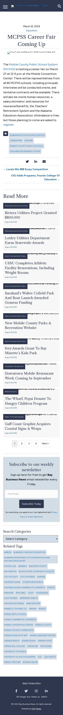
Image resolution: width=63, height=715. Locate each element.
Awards (22, 566)
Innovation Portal (14, 603)
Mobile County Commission (18, 630)
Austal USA (10, 566)
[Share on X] (27, 161)
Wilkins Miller (30, 662)
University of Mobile (15, 651)
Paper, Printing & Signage (14, 417)
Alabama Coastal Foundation (29, 552)
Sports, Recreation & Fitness (15, 256)
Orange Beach (12, 641)
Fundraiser (42, 593)
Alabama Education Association (27, 135)
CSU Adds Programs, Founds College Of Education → (35, 177)
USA (40, 657)
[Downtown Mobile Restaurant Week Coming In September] (31, 375)
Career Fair (16, 140)
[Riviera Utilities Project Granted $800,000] (31, 215)
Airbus (7, 552)
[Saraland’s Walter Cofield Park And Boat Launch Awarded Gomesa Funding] (31, 297)
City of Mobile (27, 577)
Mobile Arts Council (15, 614)
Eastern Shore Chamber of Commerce (24, 587)
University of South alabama (19, 657)
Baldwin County (38, 566)
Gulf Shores (11, 598)
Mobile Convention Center (18, 625)
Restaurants (19, 366)
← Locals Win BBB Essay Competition (25, 169)
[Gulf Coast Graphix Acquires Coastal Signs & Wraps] (31, 426)
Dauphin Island (12, 582)
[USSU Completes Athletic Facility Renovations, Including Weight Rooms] (31, 267)
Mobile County (43, 625)
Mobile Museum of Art (16, 635)
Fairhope (9, 593)
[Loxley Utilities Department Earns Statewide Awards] (31, 240)
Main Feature (33, 603)
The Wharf (45, 646)
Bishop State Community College (36, 571)
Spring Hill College (14, 646)
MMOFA (32, 609)
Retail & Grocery (11, 392)
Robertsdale (29, 641)
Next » (45, 443)
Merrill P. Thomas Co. (15, 609)
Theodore (32, 646)
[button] (58, 6)
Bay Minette (10, 571)
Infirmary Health (29, 598)
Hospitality (9, 366)
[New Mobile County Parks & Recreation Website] (31, 325)
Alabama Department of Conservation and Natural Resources (27, 559)
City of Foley (11, 577)
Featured (21, 593)
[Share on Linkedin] (35, 161)
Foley (31, 593)
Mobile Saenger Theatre (43, 635)
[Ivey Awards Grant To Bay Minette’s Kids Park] (31, 350)
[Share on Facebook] (19, 161)
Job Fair (28, 140)
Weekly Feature (12, 662)
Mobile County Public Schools (26, 146)
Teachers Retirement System (25, 151)
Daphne (41, 577)
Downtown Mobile (33, 582)
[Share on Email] (44, 161)
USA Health (50, 657)
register (8, 124)
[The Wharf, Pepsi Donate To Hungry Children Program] (31, 400)
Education (31, 30)
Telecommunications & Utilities (16, 206)
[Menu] (5, 7)
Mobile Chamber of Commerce (20, 619)
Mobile (42, 609)
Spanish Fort (45, 641)
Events (51, 587)
